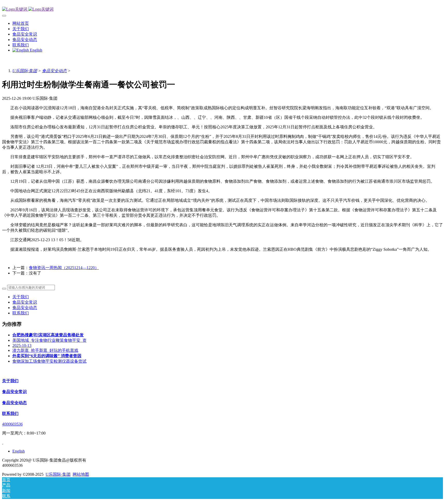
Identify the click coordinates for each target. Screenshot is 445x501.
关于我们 (20, 297)
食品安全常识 (24, 302)
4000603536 (12, 424)
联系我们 (20, 313)
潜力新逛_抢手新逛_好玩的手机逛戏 (45, 350)
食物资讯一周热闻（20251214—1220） (64, 267)
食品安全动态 (54, 71)
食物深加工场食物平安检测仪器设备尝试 (49, 361)
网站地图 (81, 474)
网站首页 (20, 23)
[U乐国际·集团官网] (222, 9)
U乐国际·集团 (24, 71)
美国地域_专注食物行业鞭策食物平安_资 (49, 340)
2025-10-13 (21, 345)
